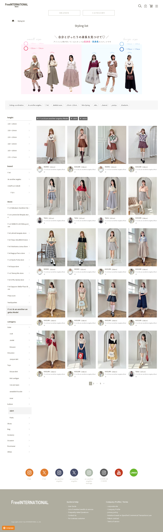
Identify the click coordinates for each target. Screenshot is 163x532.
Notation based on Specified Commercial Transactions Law (129, 515)
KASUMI (77, 167)
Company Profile (113, 509)
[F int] (29, 473)
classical (104, 105)
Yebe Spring (85, 105)
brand (10, 166)
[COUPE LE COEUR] (104, 473)
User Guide (72, 506)
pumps (114, 105)
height (10, 117)
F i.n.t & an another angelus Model (54, 170)
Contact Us (72, 515)
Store (9, 201)
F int (47, 105)
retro (95, 105)
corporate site (112, 506)
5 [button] (100, 383)
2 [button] (93, 383)
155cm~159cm (71, 105)
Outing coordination (16, 105)
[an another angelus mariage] (89, 473)
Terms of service (113, 521)
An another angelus (34, 105)
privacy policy (112, 512)
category (11, 321)
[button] (104, 383)
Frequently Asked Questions (78, 512)
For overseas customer (76, 518)
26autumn (124, 105)
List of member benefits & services (80, 509)
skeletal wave (57, 105)
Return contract (113, 518)
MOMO (46, 167)
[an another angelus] (59, 473)
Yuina (46, 218)
